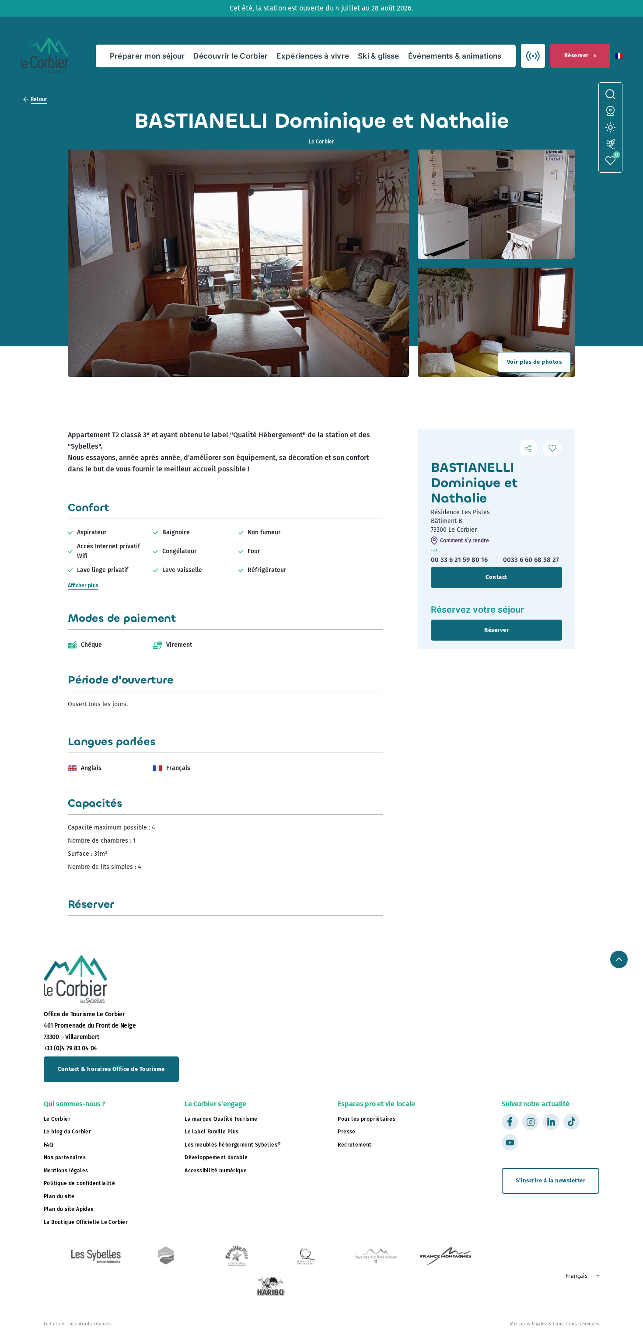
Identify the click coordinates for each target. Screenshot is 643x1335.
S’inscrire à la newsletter (550, 1180)
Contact (496, 577)
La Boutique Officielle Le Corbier (86, 1222)
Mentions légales (66, 1171)
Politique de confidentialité (79, 1183)
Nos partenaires (65, 1157)
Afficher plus (83, 585)
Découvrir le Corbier (230, 56)
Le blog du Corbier (67, 1132)
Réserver (576, 55)
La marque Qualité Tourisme (221, 1119)
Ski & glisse (378, 56)
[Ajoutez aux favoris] (552, 448)
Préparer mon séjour (147, 56)
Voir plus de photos (534, 362)
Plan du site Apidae (69, 1209)
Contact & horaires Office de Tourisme (111, 1069)
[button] (618, 56)
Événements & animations (455, 56)
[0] (610, 161)
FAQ (48, 1145)
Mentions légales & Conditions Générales (554, 1324)
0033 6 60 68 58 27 (531, 560)
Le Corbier (57, 1119)
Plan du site (59, 1196)
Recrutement (354, 1145)
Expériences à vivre (312, 56)
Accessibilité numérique (216, 1171)
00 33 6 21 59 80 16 (459, 560)
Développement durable (216, 1157)
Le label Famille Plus (211, 1132)
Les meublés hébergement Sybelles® (233, 1145)
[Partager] (528, 448)
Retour (39, 99)
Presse (346, 1132)
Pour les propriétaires (366, 1119)
